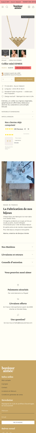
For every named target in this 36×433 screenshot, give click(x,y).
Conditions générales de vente (12, 395)
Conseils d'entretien (12, 262)
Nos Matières (8, 246)
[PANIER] (33, 7)
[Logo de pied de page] (8, 369)
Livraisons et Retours (9, 391)
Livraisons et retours (12, 254)
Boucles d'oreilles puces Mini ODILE (9, 148)
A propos (5, 384)
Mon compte (6, 380)
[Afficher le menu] (3, 7)
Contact (4, 387)
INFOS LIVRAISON (7, 116)
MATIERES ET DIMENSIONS (10, 111)
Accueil (4, 60)
